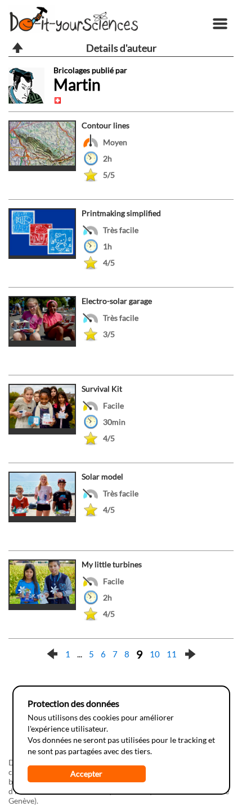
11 (172, 654)
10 (155, 654)
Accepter (86, 773)
